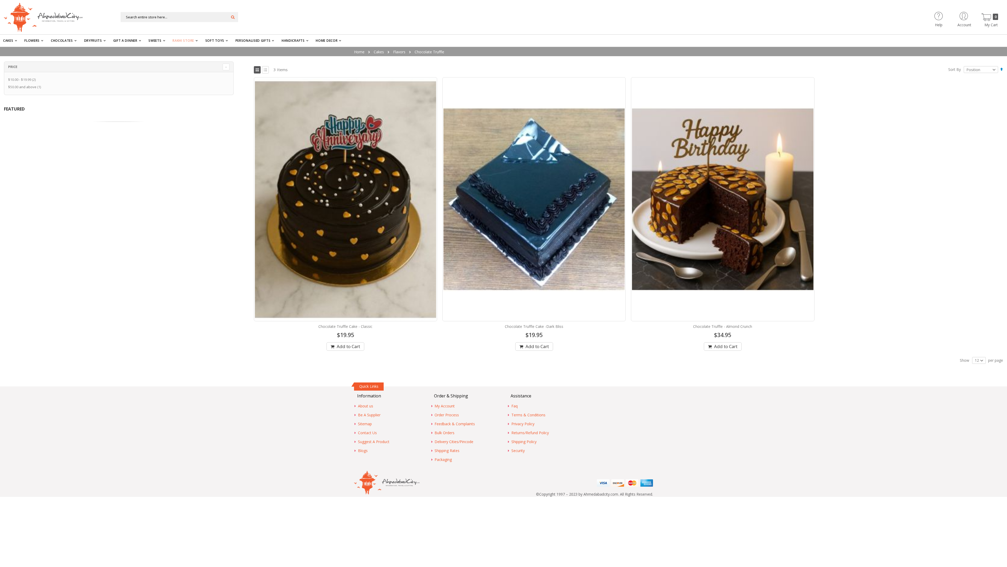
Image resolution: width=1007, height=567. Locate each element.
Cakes (379, 51)
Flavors (399, 51)
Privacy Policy (522, 423)
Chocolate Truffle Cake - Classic (345, 326)
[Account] (973, 14)
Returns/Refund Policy (530, 432)
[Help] (947, 14)
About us (365, 405)
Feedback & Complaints (455, 423)
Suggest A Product (373, 441)
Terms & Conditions (528, 414)
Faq (514, 405)
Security (518, 450)
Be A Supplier (369, 414)
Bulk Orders (444, 432)
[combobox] (179, 17)
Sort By (954, 69)
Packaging (443, 459)
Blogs (363, 450)
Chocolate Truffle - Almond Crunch (722, 326)
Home (359, 51)
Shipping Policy (524, 441)
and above (25, 87)
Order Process (447, 414)
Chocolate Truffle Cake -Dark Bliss (534, 326)
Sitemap (365, 423)
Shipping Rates (447, 450)
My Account (445, 405)
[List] (265, 70)
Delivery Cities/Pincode (454, 441)
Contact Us (367, 432)
